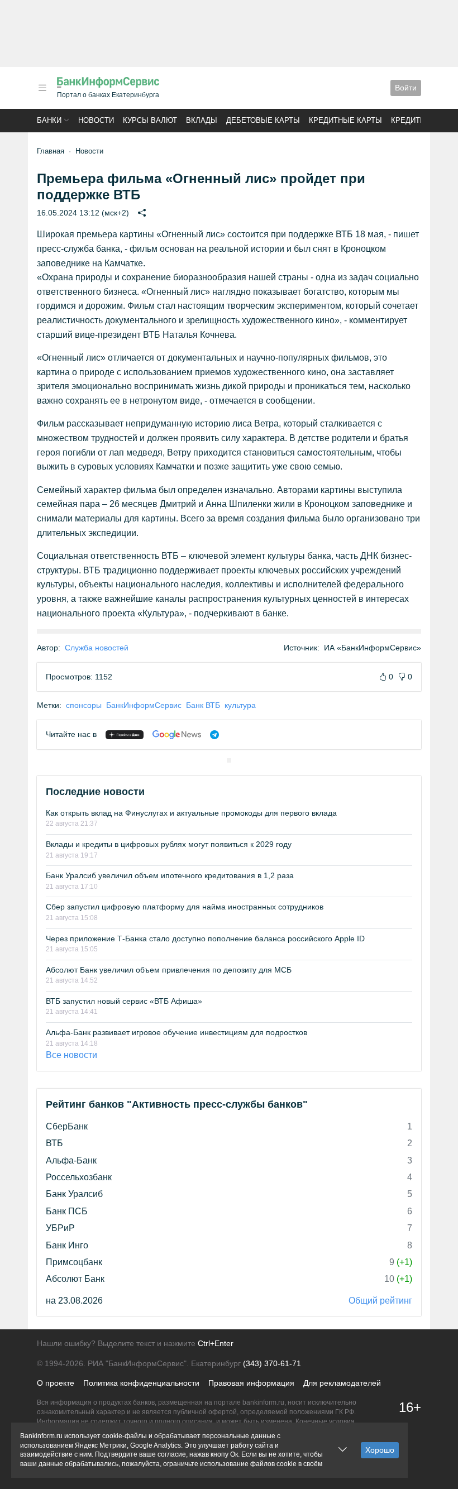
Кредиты (409, 120)
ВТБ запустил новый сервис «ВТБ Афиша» (124, 1001)
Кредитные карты (345, 120)
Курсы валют (150, 120)
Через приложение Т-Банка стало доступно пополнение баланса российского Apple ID (205, 938)
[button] (42, 88)
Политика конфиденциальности (141, 1382)
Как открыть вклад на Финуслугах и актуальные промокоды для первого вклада (191, 812)
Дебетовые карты (263, 120)
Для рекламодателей (342, 1382)
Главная (50, 151)
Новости (96, 120)
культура (240, 705)
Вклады (201, 120)
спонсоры (84, 705)
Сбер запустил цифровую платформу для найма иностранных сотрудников (184, 906)
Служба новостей (96, 647)
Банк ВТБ (203, 705)
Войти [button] (406, 87)
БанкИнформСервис (144, 705)
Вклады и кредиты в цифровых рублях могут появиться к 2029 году (169, 844)
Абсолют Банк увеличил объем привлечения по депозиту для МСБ (169, 969)
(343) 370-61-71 (272, 1363)
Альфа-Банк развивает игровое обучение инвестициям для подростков (176, 1032)
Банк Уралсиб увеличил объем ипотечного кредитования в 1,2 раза (170, 875)
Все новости (71, 1055)
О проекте (55, 1382)
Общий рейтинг (380, 1300)
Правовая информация (251, 1382)
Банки (49, 120)
